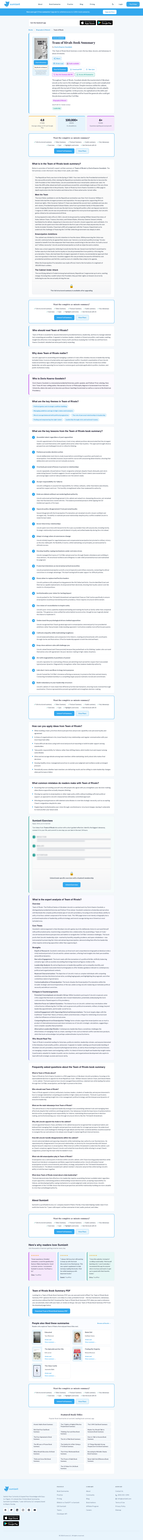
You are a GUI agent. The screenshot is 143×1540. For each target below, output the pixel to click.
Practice (70, 4)
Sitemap (118, 1510)
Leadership (57, 108)
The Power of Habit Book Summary (69, 1460)
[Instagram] (23, 1510)
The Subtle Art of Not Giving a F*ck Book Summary (71, 1445)
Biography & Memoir (43, 30)
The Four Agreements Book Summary (43, 1438)
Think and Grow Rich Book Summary (42, 1460)
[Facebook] (5, 1510)
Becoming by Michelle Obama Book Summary (97, 1453)
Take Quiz (91, 69)
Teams (59, 1510)
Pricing (92, 4)
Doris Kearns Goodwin (63, 47)
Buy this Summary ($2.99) (64, 74)
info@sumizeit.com (124, 1499)
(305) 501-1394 (123, 1495)
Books (31, 30)
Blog (81, 4)
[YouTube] (35, 1510)
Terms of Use (120, 1502)
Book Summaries (55, 4)
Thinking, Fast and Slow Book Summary (70, 1433)
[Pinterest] (29, 1510)
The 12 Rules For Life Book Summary (69, 1467)
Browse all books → (104, 1323)
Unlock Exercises (71, 885)
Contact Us (119, 1491)
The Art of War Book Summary (70, 1439)
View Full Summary (40, 62)
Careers (89, 1510)
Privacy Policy (120, 1506)
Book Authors (91, 1502)
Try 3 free (133, 4)
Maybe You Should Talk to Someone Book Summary (96, 1431)
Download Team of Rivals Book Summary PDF (51, 1311)
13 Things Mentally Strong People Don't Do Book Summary (98, 1445)
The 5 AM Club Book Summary (97, 1424)
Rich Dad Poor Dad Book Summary (41, 1431)
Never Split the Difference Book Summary (98, 1460)
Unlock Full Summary (64, 151)
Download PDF (77, 69)
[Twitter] (11, 1510)
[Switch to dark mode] (113, 4)
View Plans (82, 151)
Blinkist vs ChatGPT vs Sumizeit (68, 1502)
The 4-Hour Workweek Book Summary (70, 1453)
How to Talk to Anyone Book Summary (97, 1438)
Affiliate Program (92, 1506)
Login (121, 4)
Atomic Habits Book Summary (43, 1424)
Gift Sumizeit (61, 1506)
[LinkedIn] (17, 1510)
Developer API (62, 1514)
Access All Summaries (86, 74)
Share (58, 58)
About (40, 4)
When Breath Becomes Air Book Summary (44, 1453)
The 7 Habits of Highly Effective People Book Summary (71, 1425)
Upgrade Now (110, 12)
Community (90, 1495)
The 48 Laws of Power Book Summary (43, 1445)
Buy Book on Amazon (41, 67)
